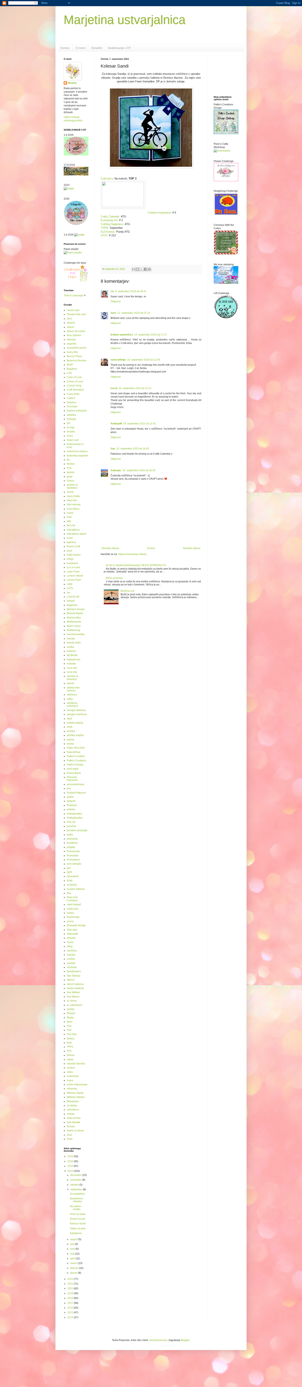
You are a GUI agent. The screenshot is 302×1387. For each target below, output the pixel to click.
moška (70, 647)
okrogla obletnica (76, 710)
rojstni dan (72, 908)
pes (69, 788)
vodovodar (73, 1076)
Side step (72, 929)
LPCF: (105, 235)
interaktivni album (76, 533)
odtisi (70, 699)
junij (73, 1248)
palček (70, 739)
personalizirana (75, 784)
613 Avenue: (108, 231)
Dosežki (96, 47)
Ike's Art (71, 525)
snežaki (71, 963)
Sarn (113, 312)
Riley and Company (72, 899)
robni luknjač (74, 904)
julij (72, 1244)
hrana (70, 512)
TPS (69, 1051)
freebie (71, 463)
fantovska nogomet (77, 455)
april (73, 1258)
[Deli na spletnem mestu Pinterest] (149, 269)
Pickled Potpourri (76, 792)
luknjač (71, 600)
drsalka (71, 431)
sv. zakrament (74, 1005)
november (76, 1179)
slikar (70, 946)
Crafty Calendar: (111, 216)
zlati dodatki (73, 1122)
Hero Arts (72, 500)
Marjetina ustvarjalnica (125, 20)
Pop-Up (71, 821)
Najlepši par (73, 659)
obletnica (72, 694)
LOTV (70, 588)
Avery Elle (72, 352)
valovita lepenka (76, 1063)
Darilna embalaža (77, 410)
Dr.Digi (70, 427)
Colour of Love (75, 381)
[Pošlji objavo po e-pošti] (134, 269)
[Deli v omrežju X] (141, 269)
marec (74, 1263)
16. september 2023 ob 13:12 (135, 388)
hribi (69, 517)
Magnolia (72, 605)
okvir (69, 718)
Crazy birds (73, 394)
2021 (70, 1283)
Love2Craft (73, 596)
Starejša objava (191, 548)
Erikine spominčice (122, 334)
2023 (70, 1171)
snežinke (72, 967)
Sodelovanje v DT (119, 47)
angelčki (71, 343)
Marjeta (72, 83)
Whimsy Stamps (76, 1097)
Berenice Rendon (76, 360)
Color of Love (74, 377)
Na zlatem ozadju (75, 1208)
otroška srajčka (75, 735)
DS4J (70, 435)
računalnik (72, 876)
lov (68, 592)
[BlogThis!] (138, 269)
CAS (69, 373)
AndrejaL (116, 470)
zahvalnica (73, 1109)
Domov (65, 47)
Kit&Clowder (74, 554)
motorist (71, 651)
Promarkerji (73, 859)
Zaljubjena (76, 1233)
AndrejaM (116, 423)
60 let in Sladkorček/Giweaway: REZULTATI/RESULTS (136, 565)
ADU (69, 318)
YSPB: (105, 227)
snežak (71, 958)
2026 (70, 1156)
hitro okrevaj (74, 504)
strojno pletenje (75, 988)
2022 (70, 1279)
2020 (70, 1288)
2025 (70, 1161)
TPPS (70, 1046)
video (70, 1072)
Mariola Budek (75, 613)
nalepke (71, 663)
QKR (69, 872)
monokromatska (76, 634)
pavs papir (72, 768)
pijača (70, 796)
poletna (71, 809)
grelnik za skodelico (72, 486)
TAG (69, 1026)
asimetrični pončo (76, 347)
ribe (69, 893)
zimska (71, 1113)
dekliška (71, 415)
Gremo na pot (77, 1218)
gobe (70, 476)
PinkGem (72, 805)
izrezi (70, 538)
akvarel (71, 322)
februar (74, 1268)
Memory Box (74, 617)
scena (70, 921)
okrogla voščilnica (77, 714)
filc (68, 459)
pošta (70, 834)
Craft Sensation (75, 389)
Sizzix (70, 942)
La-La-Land (73, 567)
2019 (70, 1293)
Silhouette (72, 933)
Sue (113, 448)
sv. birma (72, 1000)
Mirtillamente (74, 621)
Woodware (73, 1101)
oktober (74, 1184)
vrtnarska (72, 1088)
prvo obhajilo (74, 863)
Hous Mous (73, 508)
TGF (69, 1030)
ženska (71, 1126)
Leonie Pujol (74, 579)
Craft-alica (107, 178)
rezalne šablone (76, 889)
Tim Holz (72, 1034)
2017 (70, 1303)
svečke (71, 1009)
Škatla (70, 1017)
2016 (70, 1307)
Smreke (71, 954)
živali (70, 1139)
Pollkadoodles (75, 817)
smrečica (72, 950)
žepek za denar (75, 1130)
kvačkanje (72, 563)
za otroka (72, 1105)
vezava (71, 1067)
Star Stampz (73, 975)
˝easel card (73, 310)
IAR (69, 521)
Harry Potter (73, 496)
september (76, 1189)
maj (72, 1253)
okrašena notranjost (72, 704)
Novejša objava (110, 548)
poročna (71, 826)
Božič (70, 364)
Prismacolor (73, 851)
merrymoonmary (158, 1340)
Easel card (73, 440)
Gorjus (70, 480)
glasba (70, 472)
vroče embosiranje (77, 1084)
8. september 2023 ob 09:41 (130, 291)
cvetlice (71, 398)
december (76, 1175)
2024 (70, 1166)
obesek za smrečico (72, 677)
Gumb (70, 492)
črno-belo (72, 406)
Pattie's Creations (76, 760)
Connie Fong (74, 385)
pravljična (72, 842)
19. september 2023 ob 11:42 (139, 423)
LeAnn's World (75, 575)
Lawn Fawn (73, 571)
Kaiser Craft (73, 546)
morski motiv (74, 642)
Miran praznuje (114, 578)
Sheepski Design (76, 925)
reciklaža (72, 884)
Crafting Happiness (112, 224)
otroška (71, 731)
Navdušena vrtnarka (76, 1200)
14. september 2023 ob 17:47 (150, 334)
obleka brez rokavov (73, 689)
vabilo (70, 1059)
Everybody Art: (110, 220)
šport (69, 1021)
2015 (70, 1312)
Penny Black (74, 773)
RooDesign (73, 917)
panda (70, 743)
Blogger (185, 1340)
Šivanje (71, 1013)
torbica (70, 1038)
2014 (70, 1317)
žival (69, 1134)
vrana (70, 1080)
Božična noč (127, 591)
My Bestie (72, 655)
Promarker (72, 855)
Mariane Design (76, 609)
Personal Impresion (72, 778)
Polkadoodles (74, 813)
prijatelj (71, 847)
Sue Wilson (73, 996)
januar (74, 1272)
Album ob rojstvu (76, 331)
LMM (69, 584)
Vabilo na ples (78, 1228)
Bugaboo (72, 368)
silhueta (71, 938)
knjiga (70, 558)
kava (69, 550)
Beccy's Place (74, 356)
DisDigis (71, 419)
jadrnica (71, 542)
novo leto (72, 667)
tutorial (70, 1055)
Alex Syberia (74, 335)
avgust (74, 1239)
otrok (69, 726)
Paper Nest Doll (75, 747)
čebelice (71, 402)
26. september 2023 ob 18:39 (138, 470)
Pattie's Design (75, 764)
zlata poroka (74, 1118)
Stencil (70, 979)
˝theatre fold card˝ (76, 314)
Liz (112, 291)
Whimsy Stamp (75, 1093)
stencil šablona (75, 984)
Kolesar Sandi (78, 1223)
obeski (70, 683)
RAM (69, 880)
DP (68, 423)
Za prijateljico (77, 1193)
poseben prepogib (77, 830)
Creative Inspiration (159, 212)
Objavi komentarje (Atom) (132, 554)
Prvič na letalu (78, 1214)
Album (70, 327)
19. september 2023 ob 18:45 (132, 448)
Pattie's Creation (76, 756)
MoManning (73, 630)
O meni (80, 47)
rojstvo (70, 912)
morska (71, 638)
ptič (69, 868)
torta (69, 1042)
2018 (70, 1298)
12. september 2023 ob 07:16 (133, 312)
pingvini (71, 801)
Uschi (114, 388)
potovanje (72, 838)
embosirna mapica (77, 451)
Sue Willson (73, 992)
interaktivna (73, 529)
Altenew (71, 339)
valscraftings (118, 359)
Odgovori (116, 301)
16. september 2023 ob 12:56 (143, 359)
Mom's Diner (74, 626)
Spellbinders (74, 971)
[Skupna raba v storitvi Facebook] (145, 269)
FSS (69, 468)
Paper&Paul (73, 752)
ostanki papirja (75, 722)
